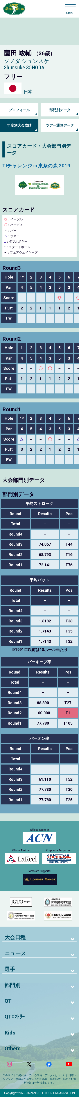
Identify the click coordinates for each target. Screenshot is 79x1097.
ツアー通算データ (60, 125)
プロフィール (19, 110)
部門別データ (59, 110)
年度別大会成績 (19, 125)
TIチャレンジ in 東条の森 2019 (36, 165)
